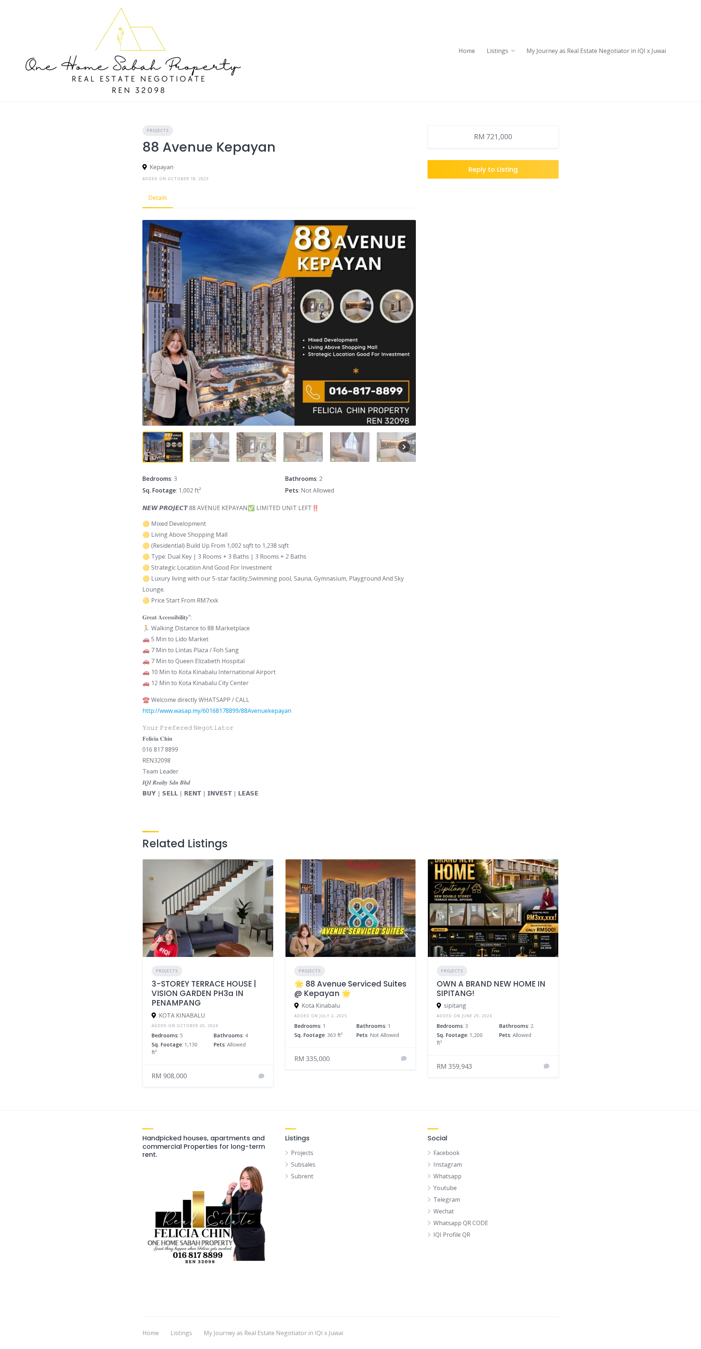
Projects (158, 130)
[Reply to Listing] (261, 1076)
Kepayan (161, 167)
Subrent (302, 1176)
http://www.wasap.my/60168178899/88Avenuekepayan (216, 711)
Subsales (303, 1164)
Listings (497, 51)
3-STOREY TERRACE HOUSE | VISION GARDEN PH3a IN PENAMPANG (204, 993)
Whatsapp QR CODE (460, 1223)
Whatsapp (447, 1176)
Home (467, 51)
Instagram (447, 1164)
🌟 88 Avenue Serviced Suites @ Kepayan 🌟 (350, 988)
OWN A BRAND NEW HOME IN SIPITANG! (491, 988)
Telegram (446, 1200)
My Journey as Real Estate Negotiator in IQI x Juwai (596, 51)
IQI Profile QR (451, 1235)
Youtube (445, 1188)
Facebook (446, 1153)
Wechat (443, 1211)
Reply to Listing (493, 169)
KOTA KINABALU (182, 1015)
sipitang (455, 1006)
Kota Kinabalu (321, 1006)
